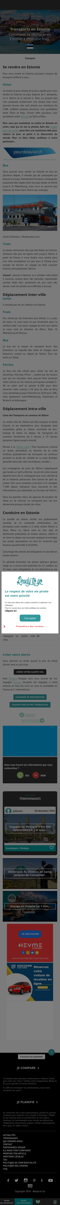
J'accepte (30, 618)
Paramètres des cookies (30, 626)
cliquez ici (10, 610)
